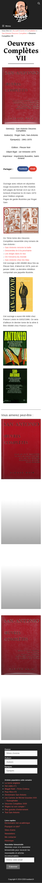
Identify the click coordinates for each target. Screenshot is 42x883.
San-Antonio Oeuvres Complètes (14, 33)
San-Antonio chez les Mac (17, 260)
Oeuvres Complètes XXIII (16, 804)
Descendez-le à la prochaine (18, 250)
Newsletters (10, 834)
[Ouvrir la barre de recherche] (39, 3)
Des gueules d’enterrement (16, 809)
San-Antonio (32, 135)
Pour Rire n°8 (10, 792)
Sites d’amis (10, 830)
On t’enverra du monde (15, 257)
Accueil (15, 31)
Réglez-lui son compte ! (15, 806)
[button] (23, 168)
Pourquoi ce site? (12, 826)
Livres (22, 31)
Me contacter (10, 837)
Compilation (31, 31)
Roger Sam (20, 135)
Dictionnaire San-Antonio (15, 795)
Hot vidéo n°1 (10, 786)
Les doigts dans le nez (15, 254)
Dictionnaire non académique (17, 823)
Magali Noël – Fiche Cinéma (17, 789)
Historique (9, 841)
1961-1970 (27, 139)
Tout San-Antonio (12, 812)
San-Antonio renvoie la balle (18, 247)
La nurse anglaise (12, 783)
